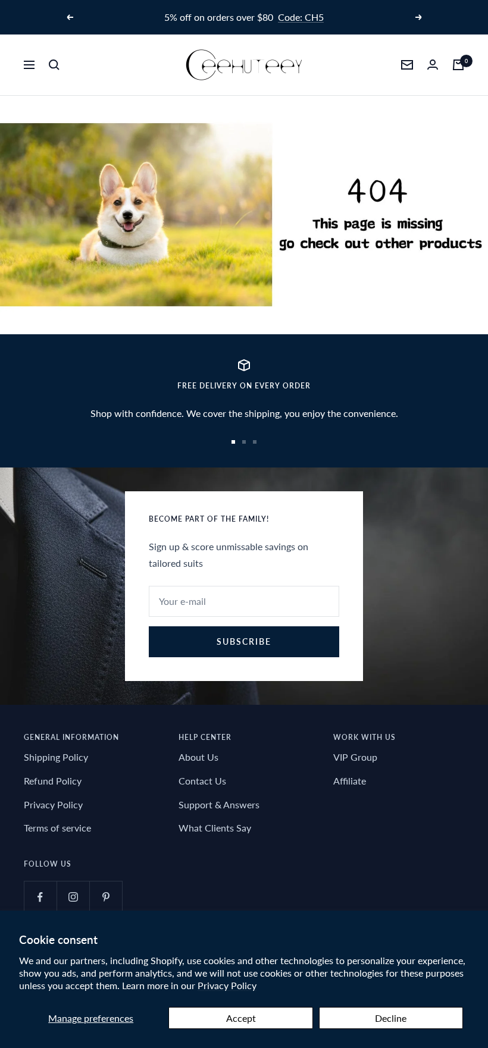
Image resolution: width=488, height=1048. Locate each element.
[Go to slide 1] (233, 442)
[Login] (432, 64)
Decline (390, 1018)
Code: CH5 (301, 17)
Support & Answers (219, 804)
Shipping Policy (56, 757)
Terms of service (57, 827)
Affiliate (349, 780)
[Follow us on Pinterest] (105, 897)
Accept (241, 1018)
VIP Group (355, 757)
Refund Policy (53, 780)
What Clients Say (215, 827)
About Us (198, 757)
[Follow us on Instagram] (73, 897)
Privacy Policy (227, 985)
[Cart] (458, 64)
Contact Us (202, 780)
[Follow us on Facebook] (40, 897)
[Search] (54, 64)
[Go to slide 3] (254, 442)
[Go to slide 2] (244, 442)
